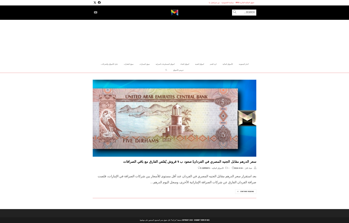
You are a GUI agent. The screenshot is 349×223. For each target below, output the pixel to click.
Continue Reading (244, 192)
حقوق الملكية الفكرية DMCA (245, 2)
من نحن (217, 2)
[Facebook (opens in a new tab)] (99, 2)
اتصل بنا (211, 2)
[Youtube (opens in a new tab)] (95, 12)
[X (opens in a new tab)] (95, 2)
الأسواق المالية (218, 168)
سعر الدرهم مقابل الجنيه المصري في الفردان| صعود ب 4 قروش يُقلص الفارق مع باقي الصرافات (189, 161)
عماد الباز (248, 168)
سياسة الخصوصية (228, 2)
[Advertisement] (174, 40)
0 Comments (205, 168)
